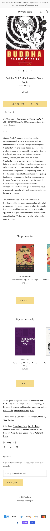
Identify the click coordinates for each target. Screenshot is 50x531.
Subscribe (13, 483)
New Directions (22, 429)
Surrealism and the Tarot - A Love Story (25, 364)
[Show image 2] (26, 71)
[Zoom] (44, 22)
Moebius (41, 416)
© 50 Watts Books (25, 497)
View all (25, 300)
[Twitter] (11, 447)
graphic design (24, 407)
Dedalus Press (9, 429)
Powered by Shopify (25, 500)
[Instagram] (17, 447)
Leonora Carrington (17, 416)
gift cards (13, 407)
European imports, (33, 403)
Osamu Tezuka (35, 118)
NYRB (39, 429)
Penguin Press (9, 432)
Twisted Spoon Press (24, 432)
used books (8, 410)
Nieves (33, 429)
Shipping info (9, 442)
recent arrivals (18, 403)
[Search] (41, 12)
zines (32, 410)
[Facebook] (4, 447)
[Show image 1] (23, 71)
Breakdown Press (20, 426)
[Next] (31, 70)
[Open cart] (46, 11)
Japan (34, 407)
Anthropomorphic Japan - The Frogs (25, 279)
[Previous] (18, 70)
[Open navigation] (3, 12)
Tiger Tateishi (8, 419)
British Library (33, 426)
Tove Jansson (32, 416)
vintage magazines (21, 410)
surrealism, (42, 407)
